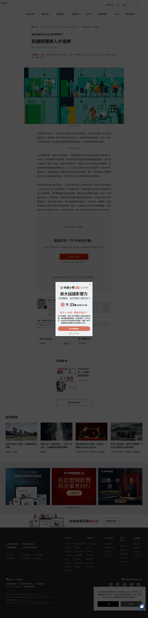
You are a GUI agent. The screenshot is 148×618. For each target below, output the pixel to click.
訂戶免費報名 (74, 328)
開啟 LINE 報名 (74, 333)
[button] (90, 284)
